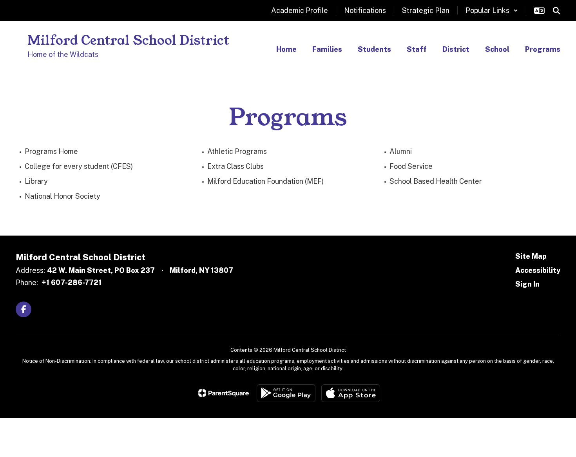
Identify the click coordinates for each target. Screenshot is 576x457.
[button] (492, 10)
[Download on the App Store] (350, 393)
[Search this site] (556, 11)
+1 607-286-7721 (71, 282)
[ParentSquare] (223, 393)
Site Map (531, 256)
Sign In (527, 284)
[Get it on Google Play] (286, 393)
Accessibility (537, 270)
